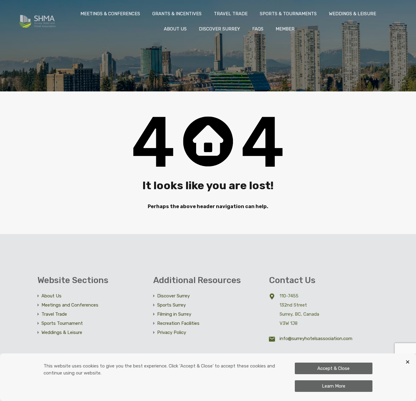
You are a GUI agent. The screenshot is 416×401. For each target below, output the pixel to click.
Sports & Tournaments (288, 13)
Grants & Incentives (177, 13)
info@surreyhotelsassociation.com (316, 338)
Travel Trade (231, 13)
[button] (407, 362)
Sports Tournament (62, 323)
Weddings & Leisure (61, 332)
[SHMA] (37, 25)
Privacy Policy (171, 332)
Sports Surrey (171, 305)
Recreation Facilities (178, 323)
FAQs (257, 29)
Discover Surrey (219, 29)
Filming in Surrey (174, 314)
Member (285, 29)
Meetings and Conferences (69, 305)
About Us (175, 29)
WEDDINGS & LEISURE (352, 13)
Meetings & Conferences (110, 13)
